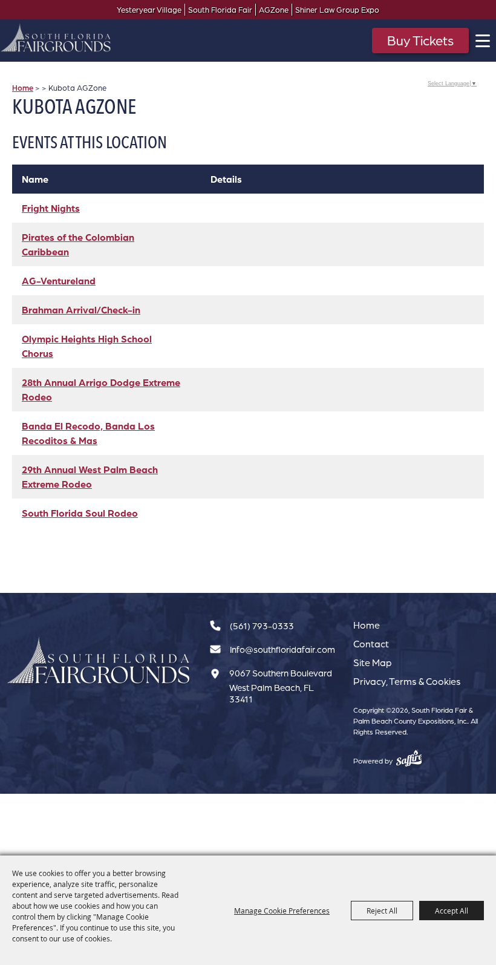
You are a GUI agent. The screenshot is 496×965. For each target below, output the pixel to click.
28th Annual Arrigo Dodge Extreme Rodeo (101, 389)
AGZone (274, 10)
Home (22, 88)
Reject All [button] (382, 910)
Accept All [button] (451, 910)
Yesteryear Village (149, 10)
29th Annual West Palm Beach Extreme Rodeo (90, 476)
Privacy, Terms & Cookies (407, 681)
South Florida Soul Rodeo (80, 513)
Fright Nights (51, 208)
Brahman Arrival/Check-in (81, 310)
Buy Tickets (420, 40)
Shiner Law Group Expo (337, 10)
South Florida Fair (220, 10)
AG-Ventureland (59, 281)
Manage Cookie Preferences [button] (282, 910)
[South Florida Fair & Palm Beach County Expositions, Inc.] (56, 37)
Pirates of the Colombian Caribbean (78, 244)
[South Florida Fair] (99, 661)
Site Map (372, 662)
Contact (371, 644)
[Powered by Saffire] (409, 758)
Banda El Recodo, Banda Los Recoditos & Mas (88, 433)
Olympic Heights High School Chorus (87, 346)
